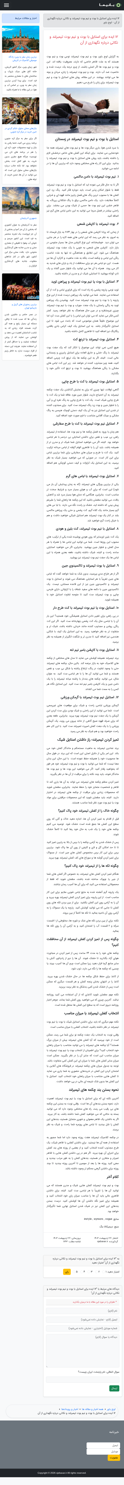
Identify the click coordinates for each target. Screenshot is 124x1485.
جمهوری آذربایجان (28, 218)
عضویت (114, 1458)
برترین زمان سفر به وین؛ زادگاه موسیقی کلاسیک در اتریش (23, 58)
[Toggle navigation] (6, 5)
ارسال (114, 1388)
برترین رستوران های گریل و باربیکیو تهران (24, 306)
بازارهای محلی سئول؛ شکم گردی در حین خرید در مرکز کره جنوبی (21, 130)
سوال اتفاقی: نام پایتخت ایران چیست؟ (98, 1372)
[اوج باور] (110, 5)
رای (67, 1272)
